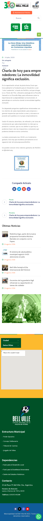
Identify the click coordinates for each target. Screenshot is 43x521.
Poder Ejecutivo (8, 437)
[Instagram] (23, 509)
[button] (21, 12)
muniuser (5, 66)
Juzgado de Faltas (9, 450)
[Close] (19, 509)
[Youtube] (27, 509)
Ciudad (6, 340)
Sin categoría (6, 60)
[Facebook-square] (15, 509)
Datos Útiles (8, 345)
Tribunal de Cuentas (10, 446)
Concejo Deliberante (10, 441)
